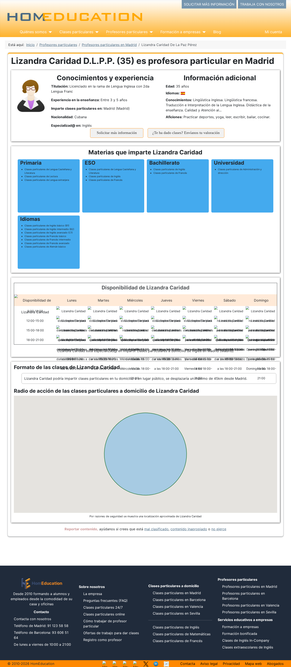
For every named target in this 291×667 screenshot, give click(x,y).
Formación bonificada (239, 633)
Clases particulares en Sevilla (176, 613)
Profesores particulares (127, 32)
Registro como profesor (102, 640)
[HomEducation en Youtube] (125, 663)
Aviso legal (209, 663)
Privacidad (231, 663)
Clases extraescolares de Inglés (247, 647)
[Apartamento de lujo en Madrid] (166, 663)
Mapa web (253, 663)
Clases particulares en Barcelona (179, 600)
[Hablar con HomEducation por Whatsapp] (105, 663)
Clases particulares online (104, 614)
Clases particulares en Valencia (178, 606)
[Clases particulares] (96, 32)
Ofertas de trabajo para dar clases (111, 633)
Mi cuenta (273, 32)
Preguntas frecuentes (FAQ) (105, 600)
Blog (217, 32)
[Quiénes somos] (49, 32)
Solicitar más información (117, 133)
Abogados (275, 663)
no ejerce (218, 529)
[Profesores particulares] (150, 32)
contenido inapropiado (188, 529)
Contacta (187, 663)
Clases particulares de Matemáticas (181, 634)
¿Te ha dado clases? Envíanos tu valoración (186, 133)
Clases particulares (76, 32)
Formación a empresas (180, 32)
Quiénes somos (33, 32)
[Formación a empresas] (203, 32)
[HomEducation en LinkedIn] (156, 663)
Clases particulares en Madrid (177, 593)
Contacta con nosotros (32, 619)
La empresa (92, 594)
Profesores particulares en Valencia (250, 605)
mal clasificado (156, 529)
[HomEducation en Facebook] (135, 663)
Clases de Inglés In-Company (245, 640)
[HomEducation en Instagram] (115, 663)
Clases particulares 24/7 (103, 607)
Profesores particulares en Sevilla (249, 612)
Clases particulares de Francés (177, 641)
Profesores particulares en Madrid (249, 586)
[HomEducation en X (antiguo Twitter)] (145, 663)
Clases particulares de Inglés (176, 627)
